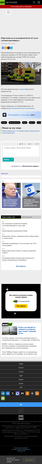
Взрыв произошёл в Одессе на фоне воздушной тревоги (19, 252)
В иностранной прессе (7, 324)
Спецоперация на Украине (21, 6)
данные (22, 89)
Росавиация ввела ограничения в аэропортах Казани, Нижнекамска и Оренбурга (18, 259)
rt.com (14, 426)
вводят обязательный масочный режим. (20, 108)
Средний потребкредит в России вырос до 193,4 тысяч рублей (19, 244)
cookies (9, 461)
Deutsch (21, 368)
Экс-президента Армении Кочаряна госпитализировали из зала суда (14, 224)
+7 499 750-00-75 (31, 432)
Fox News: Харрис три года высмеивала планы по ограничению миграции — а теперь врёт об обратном (21, 339)
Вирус (24, 122)
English (21, 364)
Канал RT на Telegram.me (3, 393)
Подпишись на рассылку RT (3, 398)
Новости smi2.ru (4, 173)
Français (21, 371)
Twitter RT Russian (13, 393)
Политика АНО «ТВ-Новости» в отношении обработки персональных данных (21, 437)
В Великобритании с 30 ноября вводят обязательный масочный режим (20, 132)
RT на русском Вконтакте (8, 393)
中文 (21, 387)
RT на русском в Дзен (32, 393)
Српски (21, 383)
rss (37, 393)
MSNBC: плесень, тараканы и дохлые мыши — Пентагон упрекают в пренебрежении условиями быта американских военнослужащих (19, 346)
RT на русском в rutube (22, 393)
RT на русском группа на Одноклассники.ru (27, 393)
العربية (21, 375)
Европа (32, 122)
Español (21, 379)
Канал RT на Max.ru (18, 393)
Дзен (33, 115)
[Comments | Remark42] (21, 155)
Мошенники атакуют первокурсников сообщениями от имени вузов (20, 237)
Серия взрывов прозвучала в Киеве (14, 231)
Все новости (21, 266)
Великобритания (15, 122)
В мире (4, 122)
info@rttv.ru (25, 434)
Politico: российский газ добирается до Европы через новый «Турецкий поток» (27, 330)
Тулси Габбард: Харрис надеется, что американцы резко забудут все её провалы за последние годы (19, 353)
